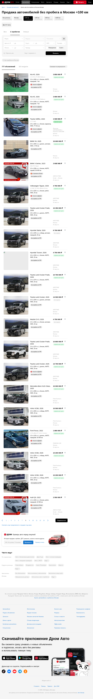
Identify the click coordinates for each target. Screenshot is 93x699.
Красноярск (52, 565)
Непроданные (52, 47)
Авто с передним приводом (23, 560)
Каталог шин (58, 609)
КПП (48, 43)
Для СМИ (56, 686)
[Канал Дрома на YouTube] (14, 671)
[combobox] (14, 39)
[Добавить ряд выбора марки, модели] (64, 39)
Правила (49, 686)
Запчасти (49, 2)
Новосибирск (19, 565)
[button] (46, 560)
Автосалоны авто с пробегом (40, 577)
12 (40, 520)
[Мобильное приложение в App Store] (9, 658)
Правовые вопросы (60, 628)
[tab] (5, 33)
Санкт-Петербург (41, 565)
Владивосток (29, 565)
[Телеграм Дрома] (20, 671)
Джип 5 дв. (40, 557)
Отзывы (56, 2)
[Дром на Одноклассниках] (25, 671)
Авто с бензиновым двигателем (24, 557)
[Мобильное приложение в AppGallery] (41, 658)
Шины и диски (7, 620)
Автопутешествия (59, 620)
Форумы (56, 612)
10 (33, 520)
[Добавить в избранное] (65, 74)
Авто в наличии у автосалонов (37, 573)
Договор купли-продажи (34, 624)
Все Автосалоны (20, 573)
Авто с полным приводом (53, 557)
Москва (17, 2)
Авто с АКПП (38, 560)
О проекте (36, 686)
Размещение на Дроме (83, 609)
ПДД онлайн (58, 624)
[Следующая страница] (47, 520)
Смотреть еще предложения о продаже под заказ (17, 525)
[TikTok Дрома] (3, 671)
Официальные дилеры (22, 577)
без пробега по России (11, 60)
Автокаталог (30, 628)
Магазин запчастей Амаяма (35, 616)
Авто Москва (81, 692)
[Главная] (8, 2)
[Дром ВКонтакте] (9, 671)
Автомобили (25, 2)
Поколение (50, 38)
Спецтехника (6, 628)
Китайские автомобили (9, 624)
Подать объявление (9, 612)
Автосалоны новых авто (56, 573)
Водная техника (32, 612)
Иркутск (61, 565)
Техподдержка (80, 616)
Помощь (43, 686)
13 (44, 520)
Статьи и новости (59, 616)
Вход (89, 2)
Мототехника (31, 609)
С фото (61, 47)
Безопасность (80, 612)
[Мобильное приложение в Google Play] (25, 658)
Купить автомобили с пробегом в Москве (46, 598)
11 (36, 520)
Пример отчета (39, 542)
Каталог (62, 2)
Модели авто (46, 680)
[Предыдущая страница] (3, 520)
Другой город (7, 25)
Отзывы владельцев (33, 620)
